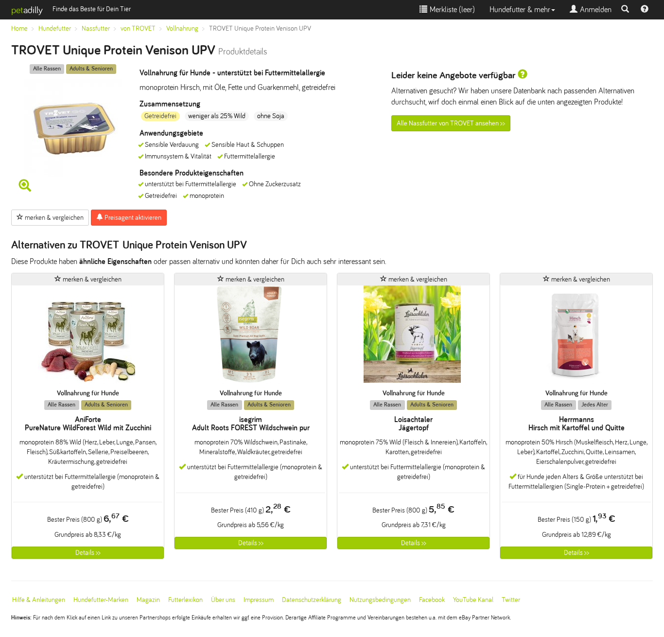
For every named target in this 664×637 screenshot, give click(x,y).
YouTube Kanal (473, 599)
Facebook (432, 599)
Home (19, 28)
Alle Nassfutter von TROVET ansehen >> (451, 123)
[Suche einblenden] (625, 9)
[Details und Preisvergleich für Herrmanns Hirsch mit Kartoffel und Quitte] (576, 337)
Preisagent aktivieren (132, 217)
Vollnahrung (182, 28)
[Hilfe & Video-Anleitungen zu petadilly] (644, 9)
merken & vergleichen (53, 217)
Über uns (223, 599)
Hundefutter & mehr (519, 9)
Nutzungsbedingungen (380, 599)
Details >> (88, 552)
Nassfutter (96, 28)
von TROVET (138, 28)
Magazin (148, 599)
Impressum (259, 599)
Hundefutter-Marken (100, 599)
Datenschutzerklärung (311, 599)
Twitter (511, 599)
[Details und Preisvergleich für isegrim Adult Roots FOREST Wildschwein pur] (250, 337)
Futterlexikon (185, 599)
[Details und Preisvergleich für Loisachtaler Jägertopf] (413, 337)
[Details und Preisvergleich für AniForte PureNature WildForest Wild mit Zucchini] (87, 337)
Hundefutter (54, 28)
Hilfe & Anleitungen (38, 599)
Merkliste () (451, 9)
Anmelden (594, 9)
